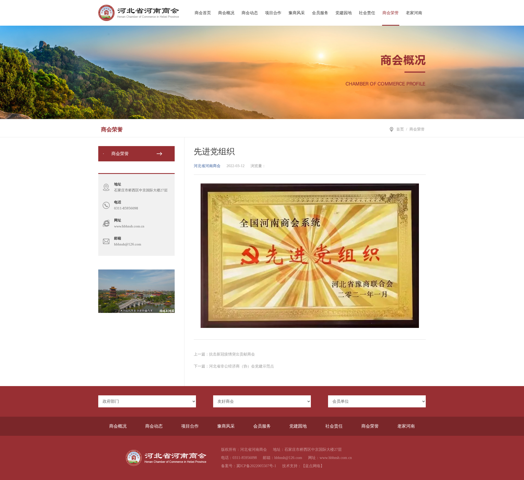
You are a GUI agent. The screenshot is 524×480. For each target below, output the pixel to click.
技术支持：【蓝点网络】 (303, 466)
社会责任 (367, 13)
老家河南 (414, 13)
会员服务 (320, 13)
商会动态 (250, 13)
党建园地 (343, 13)
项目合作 (273, 13)
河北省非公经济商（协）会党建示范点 (241, 366)
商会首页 (203, 13)
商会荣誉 (390, 13)
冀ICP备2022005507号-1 (256, 466)
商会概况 (226, 13)
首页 (400, 129)
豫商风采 (296, 13)
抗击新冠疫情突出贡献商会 (232, 354)
